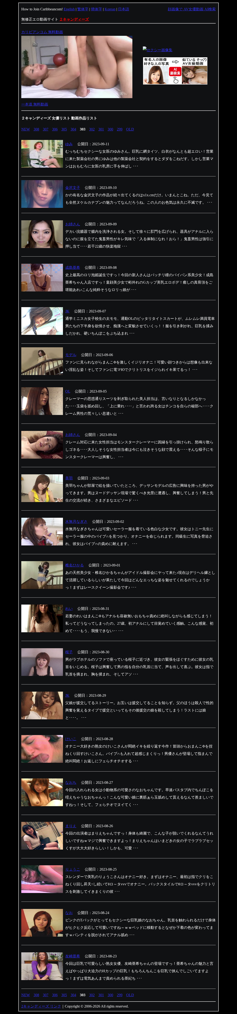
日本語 (123, 9)
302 (92, 129)
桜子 (69, 652)
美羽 (69, 478)
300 (110, 129)
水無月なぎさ (76, 522)
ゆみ (69, 144)
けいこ (70, 739)
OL (67, 391)
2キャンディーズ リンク (41, 1006)
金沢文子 (72, 188)
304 (73, 129)
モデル (70, 355)
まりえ (70, 826)
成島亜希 (72, 267)
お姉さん (72, 224)
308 (36, 129)
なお (69, 913)
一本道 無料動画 (34, 104)
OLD (130, 129)
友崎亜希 (72, 956)
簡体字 (96, 9)
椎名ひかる (74, 565)
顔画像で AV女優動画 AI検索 (192, 9)
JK (67, 311)
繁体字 (82, 9)
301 (101, 129)
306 (55, 129)
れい (69, 609)
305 (64, 129)
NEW (25, 129)
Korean (110, 9)
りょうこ (72, 869)
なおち (70, 782)
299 (119, 129)
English (69, 9)
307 (45, 129)
